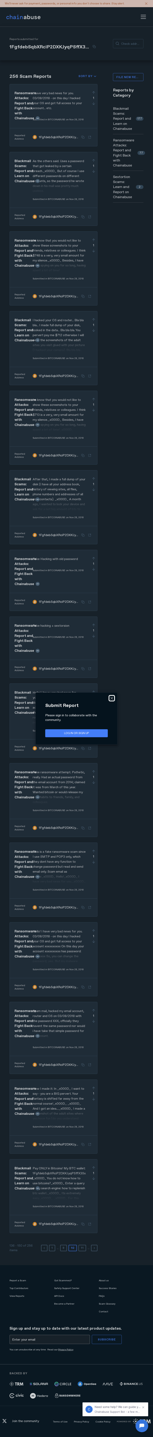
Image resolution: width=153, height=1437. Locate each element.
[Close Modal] (111, 698)
